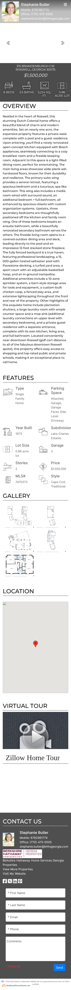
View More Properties (18, 869)
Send (59, 967)
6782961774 (40, 10)
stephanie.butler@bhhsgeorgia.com (45, 18)
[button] (8, 43)
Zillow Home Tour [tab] (33, 758)
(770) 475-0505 (42, 14)
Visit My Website (14, 873)
